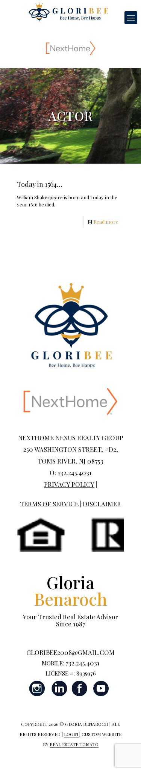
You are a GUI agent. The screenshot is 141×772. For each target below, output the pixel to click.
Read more (106, 221)
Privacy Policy (69, 484)
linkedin (58, 688)
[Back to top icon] (125, 756)
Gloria (70, 590)
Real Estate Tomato (74, 744)
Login (71, 734)
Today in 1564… (39, 184)
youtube (100, 688)
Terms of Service (49, 504)
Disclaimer (102, 504)
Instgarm (37, 688)
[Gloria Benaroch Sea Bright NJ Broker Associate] (68, 11)
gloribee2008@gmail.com (70, 652)
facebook (79, 688)
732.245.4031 (82, 663)
